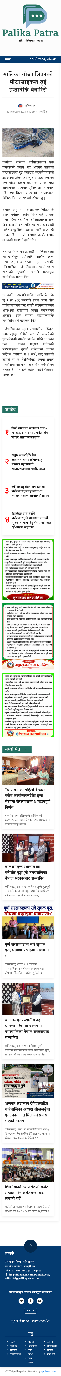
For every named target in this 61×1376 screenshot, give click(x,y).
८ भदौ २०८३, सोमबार (43, 59)
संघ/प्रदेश (30, 1352)
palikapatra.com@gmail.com (31, 1275)
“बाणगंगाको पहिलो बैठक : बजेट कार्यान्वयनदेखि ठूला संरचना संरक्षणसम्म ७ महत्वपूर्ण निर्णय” (27, 799)
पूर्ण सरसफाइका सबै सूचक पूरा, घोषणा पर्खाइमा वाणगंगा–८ (28, 950)
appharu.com (48, 1371)
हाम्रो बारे (51, 1354)
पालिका (13, 1350)
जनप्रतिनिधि (15, 1354)
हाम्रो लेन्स (30, 1360)
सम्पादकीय (52, 1346)
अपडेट (10, 410)
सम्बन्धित (12, 749)
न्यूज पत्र (13, 1346)
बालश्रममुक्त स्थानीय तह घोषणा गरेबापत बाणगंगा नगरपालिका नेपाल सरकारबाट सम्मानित (27, 1029)
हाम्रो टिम (30, 1310)
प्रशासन (31, 1342)
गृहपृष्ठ (12, 1342)
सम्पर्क (50, 1350)
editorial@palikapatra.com (22, 1278)
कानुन (50, 1342)
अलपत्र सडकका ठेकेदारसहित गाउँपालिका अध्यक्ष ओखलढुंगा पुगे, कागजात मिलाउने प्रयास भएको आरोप (27, 1112)
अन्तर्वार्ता (32, 1346)
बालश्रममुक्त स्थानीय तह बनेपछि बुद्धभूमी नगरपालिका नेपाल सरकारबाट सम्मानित (26, 872)
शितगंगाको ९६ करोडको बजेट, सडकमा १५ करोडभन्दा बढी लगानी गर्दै (27, 1193)
